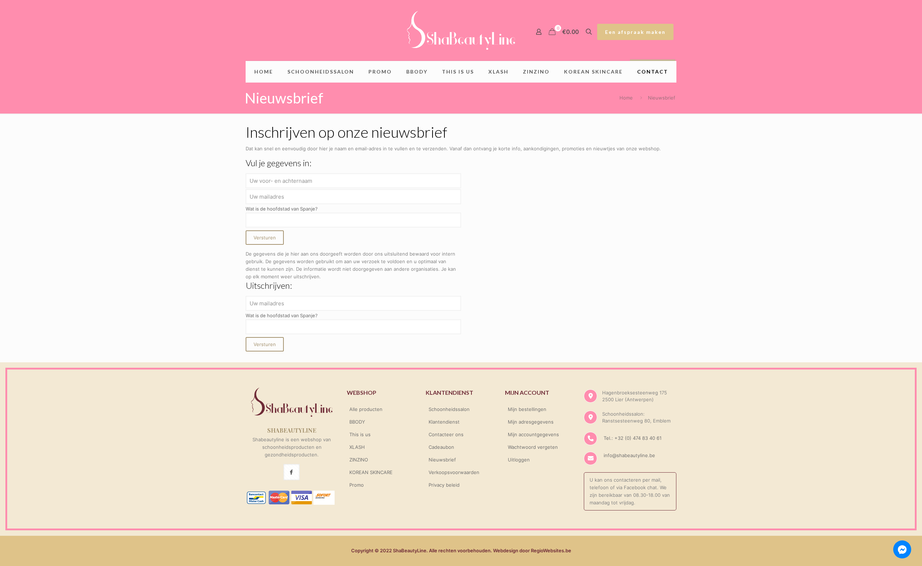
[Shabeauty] (461, 30)
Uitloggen (519, 460)
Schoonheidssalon (449, 409)
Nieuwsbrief (442, 460)
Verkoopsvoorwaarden (454, 472)
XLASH (357, 447)
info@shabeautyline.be (629, 455)
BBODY (357, 422)
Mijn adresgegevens (531, 422)
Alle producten (365, 409)
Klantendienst (444, 422)
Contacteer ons (446, 434)
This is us (360, 434)
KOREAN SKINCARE (371, 472)
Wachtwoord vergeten (533, 447)
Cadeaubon (441, 447)
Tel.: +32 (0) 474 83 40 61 (632, 438)
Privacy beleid (444, 485)
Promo (356, 485)
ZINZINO (358, 460)
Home (626, 98)
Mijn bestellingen (527, 409)
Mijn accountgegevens (533, 434)
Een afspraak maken (635, 32)
